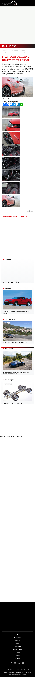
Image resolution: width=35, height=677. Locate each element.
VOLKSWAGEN (6, 52)
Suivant (30, 211)
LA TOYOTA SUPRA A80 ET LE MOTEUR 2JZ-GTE (16, 312)
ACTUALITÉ (17, 637)
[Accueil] (17, 634)
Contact (6, 670)
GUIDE (17, 640)
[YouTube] (19, 662)
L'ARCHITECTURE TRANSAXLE (13, 403)
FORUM (17, 658)
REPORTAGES (17, 649)
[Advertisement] (17, 25)
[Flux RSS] (23, 662)
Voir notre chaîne (11, 282)
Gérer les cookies (26, 670)
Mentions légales (14, 670)
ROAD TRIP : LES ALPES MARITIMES (15, 342)
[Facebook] (11, 662)
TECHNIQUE (17, 646)
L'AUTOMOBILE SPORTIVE (10, 50)
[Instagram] (15, 662)
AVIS (17, 643)
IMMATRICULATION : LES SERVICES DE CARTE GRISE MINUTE (16, 373)
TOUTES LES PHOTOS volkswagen (13, 216)
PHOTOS (22, 50)
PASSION (17, 652)
